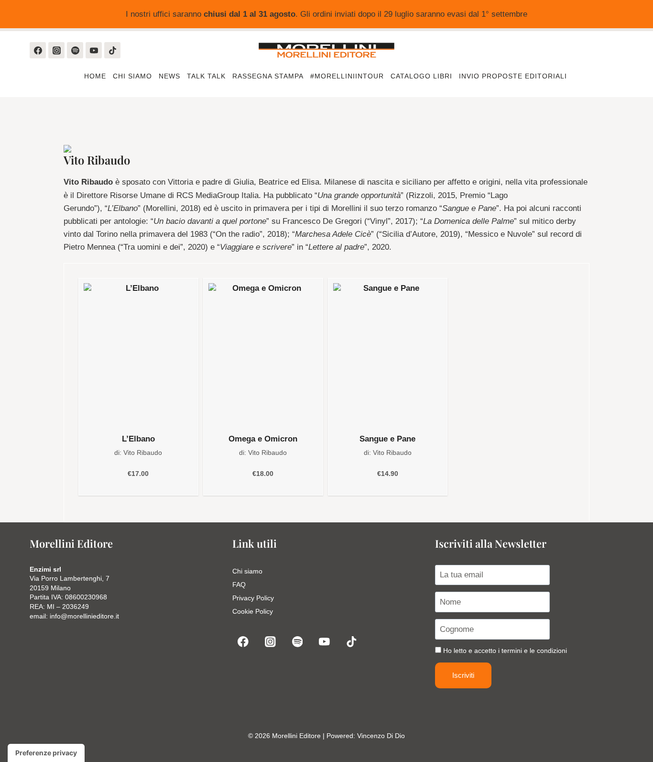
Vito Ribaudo (142, 452)
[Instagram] (56, 50)
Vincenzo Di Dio (381, 736)
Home (95, 76)
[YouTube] (94, 50)
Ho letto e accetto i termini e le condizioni (505, 650)
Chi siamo (132, 76)
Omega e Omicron (263, 438)
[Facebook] (38, 50)
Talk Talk (206, 76)
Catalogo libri (421, 76)
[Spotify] (75, 50)
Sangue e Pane (387, 438)
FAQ (239, 584)
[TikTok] (112, 50)
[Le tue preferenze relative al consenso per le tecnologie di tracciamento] (46, 753)
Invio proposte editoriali (514, 76)
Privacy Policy (253, 598)
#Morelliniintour (347, 76)
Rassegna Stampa (268, 76)
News (169, 76)
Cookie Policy (252, 611)
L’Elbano (138, 438)
